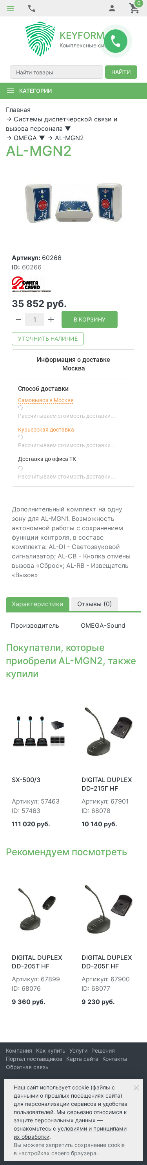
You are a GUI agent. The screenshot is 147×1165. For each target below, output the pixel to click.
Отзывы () (94, 604)
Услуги (78, 1050)
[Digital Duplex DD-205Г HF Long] (109, 909)
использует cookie (64, 1087)
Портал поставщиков (34, 1058)
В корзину (89, 319)
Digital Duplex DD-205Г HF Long (107, 966)
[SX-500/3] (39, 731)
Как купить (50, 1050)
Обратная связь (27, 1067)
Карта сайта (82, 1058)
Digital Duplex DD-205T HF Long (37, 966)
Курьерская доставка (46, 429)
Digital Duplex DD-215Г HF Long (107, 788)
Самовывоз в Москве (45, 400)
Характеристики (38, 604)
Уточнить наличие (48, 338)
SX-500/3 (26, 780)
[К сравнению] (47, 694)
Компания (19, 1050)
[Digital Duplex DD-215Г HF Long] (109, 731)
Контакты (114, 1058)
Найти (121, 72)
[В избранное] (59, 694)
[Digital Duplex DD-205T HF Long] (39, 909)
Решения (103, 1050)
